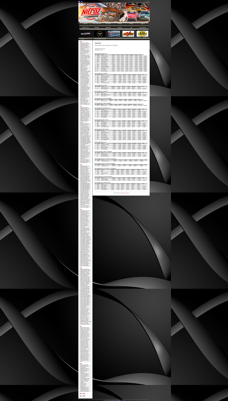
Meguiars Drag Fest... (85, 60)
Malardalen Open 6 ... (85, 354)
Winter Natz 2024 (84, 169)
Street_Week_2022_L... (85, 300)
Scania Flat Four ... (84, 97)
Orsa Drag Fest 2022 (85, 292)
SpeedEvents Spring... (85, 161)
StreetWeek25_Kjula (85, 137)
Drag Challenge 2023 (85, 233)
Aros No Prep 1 (84, 102)
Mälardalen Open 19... (85, 173)
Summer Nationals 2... (85, 189)
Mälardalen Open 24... (85, 108)
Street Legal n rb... (84, 126)
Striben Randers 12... (85, 225)
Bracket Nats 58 (84, 315)
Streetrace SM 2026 (85, 50)
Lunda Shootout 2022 (85, 286)
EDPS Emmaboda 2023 (85, 260)
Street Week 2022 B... (85, 305)
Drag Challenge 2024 (85, 177)
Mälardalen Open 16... (85, 210)
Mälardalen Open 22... (85, 146)
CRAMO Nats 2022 (84, 320)
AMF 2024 (83, 204)
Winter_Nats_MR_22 (85, 269)
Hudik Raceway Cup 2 (85, 246)
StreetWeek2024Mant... (85, 188)
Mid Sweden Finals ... (85, 42)
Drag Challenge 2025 (85, 129)
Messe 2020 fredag (85, 390)
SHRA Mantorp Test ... (85, 388)
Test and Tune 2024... (85, 200)
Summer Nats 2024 (85, 198)
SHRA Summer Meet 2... (86, 152)
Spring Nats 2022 (84, 311)
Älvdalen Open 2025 (85, 128)
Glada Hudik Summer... (85, 179)
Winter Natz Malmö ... (85, 219)
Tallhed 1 (82, 382)
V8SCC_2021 (83, 348)
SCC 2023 (83, 226)
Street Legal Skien (84, 197)
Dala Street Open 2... (85, 47)
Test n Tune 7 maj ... (85, 322)
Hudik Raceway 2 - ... (85, 192)
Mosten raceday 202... (85, 116)
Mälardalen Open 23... (85, 117)
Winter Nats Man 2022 (85, 270)
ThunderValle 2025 (84, 143)
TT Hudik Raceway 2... (85, 75)
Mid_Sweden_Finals (85, 336)
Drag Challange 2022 (85, 291)
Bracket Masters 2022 (85, 274)
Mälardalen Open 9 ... (85, 317)
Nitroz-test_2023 (84, 218)
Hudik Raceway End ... (85, 112)
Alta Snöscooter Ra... (85, 259)
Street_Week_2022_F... (85, 302)
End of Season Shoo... (85, 276)
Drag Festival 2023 (84, 234)
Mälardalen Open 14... (85, 251)
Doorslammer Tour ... (85, 307)
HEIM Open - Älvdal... (85, 272)
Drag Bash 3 (83, 367)
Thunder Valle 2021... (85, 347)
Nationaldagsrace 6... (85, 254)
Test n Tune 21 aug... (85, 338)
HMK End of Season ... (85, 168)
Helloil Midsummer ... (85, 77)
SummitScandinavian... (85, 313)
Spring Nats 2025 (84, 151)
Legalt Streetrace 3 (85, 107)
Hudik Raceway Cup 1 (85, 255)
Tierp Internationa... (85, 83)
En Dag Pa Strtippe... (85, 159)
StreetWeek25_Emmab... (86, 141)
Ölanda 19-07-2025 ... (85, 133)
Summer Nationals (84, 72)
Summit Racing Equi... (85, 51)
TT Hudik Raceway (84, 86)
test (81, 361)
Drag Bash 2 (83, 377)
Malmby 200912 (84, 371)
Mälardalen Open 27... (85, 44)
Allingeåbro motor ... (85, 261)
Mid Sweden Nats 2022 (85, 296)
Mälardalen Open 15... (85, 230)
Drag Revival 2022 (84, 294)
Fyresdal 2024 (83, 182)
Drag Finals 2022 (84, 275)
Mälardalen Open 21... (85, 156)
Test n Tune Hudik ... (85, 101)
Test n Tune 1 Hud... (85, 207)
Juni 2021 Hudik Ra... (85, 353)
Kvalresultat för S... (84, 214)
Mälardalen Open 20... (85, 165)
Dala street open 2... (85, 123)
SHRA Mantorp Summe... (86, 87)
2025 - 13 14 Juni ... (85, 149)
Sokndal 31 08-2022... (85, 282)
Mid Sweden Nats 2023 (85, 236)
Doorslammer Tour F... (85, 333)
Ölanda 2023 (83, 231)
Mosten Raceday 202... (85, 277)
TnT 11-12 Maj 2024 (85, 205)
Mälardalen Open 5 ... (85, 357)
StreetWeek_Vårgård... (85, 240)
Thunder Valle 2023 (85, 248)
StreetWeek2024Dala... (85, 187)
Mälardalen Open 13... (85, 256)
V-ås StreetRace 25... (85, 131)
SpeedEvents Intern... (85, 148)
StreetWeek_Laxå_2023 (86, 239)
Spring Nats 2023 (84, 258)
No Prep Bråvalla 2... (85, 374)
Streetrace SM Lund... (85, 124)
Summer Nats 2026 (85, 82)
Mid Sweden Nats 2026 (85, 71)
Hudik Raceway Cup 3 (85, 213)
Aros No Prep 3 (84, 59)
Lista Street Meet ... (85, 224)
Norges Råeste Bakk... (85, 61)
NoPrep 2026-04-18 (85, 93)
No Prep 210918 (84, 331)
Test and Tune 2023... (85, 250)
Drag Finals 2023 (84, 211)
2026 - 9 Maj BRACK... (85, 103)
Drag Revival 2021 (84, 343)
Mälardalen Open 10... (85, 312)
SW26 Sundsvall (84, 67)
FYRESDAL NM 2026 (85, 64)
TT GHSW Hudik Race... (85, 62)
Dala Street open (84, 285)
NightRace (83, 49)
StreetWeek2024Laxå (85, 183)
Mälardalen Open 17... (85, 202)
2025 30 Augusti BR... (85, 113)
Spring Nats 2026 (84, 100)
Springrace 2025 (84, 162)
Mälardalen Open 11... (85, 290)
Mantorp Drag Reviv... (85, 379)
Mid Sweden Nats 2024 (85, 180)
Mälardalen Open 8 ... (85, 332)
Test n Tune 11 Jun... (85, 316)
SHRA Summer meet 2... (86, 199)
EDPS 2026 (83, 98)
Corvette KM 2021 (84, 341)
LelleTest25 (83, 144)
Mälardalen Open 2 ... (85, 387)
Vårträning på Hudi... (85, 358)
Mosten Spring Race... (85, 263)
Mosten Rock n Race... (85, 328)
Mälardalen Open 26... (85, 76)
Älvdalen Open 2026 (85, 55)
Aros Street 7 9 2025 (85, 111)
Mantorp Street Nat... (85, 356)
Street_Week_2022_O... (86, 301)
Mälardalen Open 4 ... (85, 368)
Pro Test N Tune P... (85, 91)
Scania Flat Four (84, 90)
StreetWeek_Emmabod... (86, 243)
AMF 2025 (83, 158)
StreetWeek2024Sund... (86, 185)
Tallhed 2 (82, 372)
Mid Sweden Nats (84, 346)
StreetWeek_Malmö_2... (85, 241)
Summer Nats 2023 (85, 245)
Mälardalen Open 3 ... (85, 369)
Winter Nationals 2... (85, 45)
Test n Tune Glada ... (85, 134)
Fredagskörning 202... (85, 95)
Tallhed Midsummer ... (85, 310)
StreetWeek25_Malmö (85, 139)
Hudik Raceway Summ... (86, 153)
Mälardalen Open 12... (85, 271)
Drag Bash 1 (83, 385)
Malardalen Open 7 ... (85, 342)
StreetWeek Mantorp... (85, 244)
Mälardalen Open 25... (85, 96)
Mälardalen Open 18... (85, 194)
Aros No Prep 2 (84, 85)
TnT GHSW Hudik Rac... (85, 238)
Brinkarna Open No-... (85, 46)
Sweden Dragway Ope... (86, 56)
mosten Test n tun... (85, 352)
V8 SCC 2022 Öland (85, 297)
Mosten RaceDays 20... (85, 215)
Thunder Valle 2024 (85, 193)
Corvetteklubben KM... (85, 229)
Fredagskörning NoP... (85, 88)
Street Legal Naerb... (85, 216)
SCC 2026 (83, 54)
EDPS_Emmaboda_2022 (86, 321)
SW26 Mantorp (84, 70)
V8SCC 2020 (83, 384)
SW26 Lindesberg (84, 65)
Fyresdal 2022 (83, 306)
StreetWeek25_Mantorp (85, 142)
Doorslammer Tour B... (85, 349)
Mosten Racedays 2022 (85, 281)
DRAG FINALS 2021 (85, 327)
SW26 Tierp (83, 66)
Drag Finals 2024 (84, 167)
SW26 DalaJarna (84, 69)
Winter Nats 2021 (84, 337)
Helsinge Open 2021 (85, 335)
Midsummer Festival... (85, 195)
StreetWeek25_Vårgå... (85, 138)
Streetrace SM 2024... (85, 174)
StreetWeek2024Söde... (86, 184)
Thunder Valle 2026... (85, 80)
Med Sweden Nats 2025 (86, 136)
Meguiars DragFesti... (85, 178)
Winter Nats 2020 (84, 366)
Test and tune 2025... (85, 154)
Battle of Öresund (84, 52)
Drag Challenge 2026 (85, 57)
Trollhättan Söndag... (85, 235)
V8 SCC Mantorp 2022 (85, 295)
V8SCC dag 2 (83, 383)
